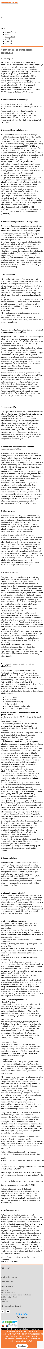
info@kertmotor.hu (9, 1277)
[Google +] (8, 1311)
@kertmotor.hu (7, 1281)
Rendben (22, 1346)
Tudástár (4, 1301)
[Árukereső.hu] (22, 1314)
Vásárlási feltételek (8, 1292)
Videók (3, 1299)
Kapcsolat (9, 43)
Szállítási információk (9, 1297)
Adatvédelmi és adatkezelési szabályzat (16, 1295)
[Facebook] (3, 1311)
